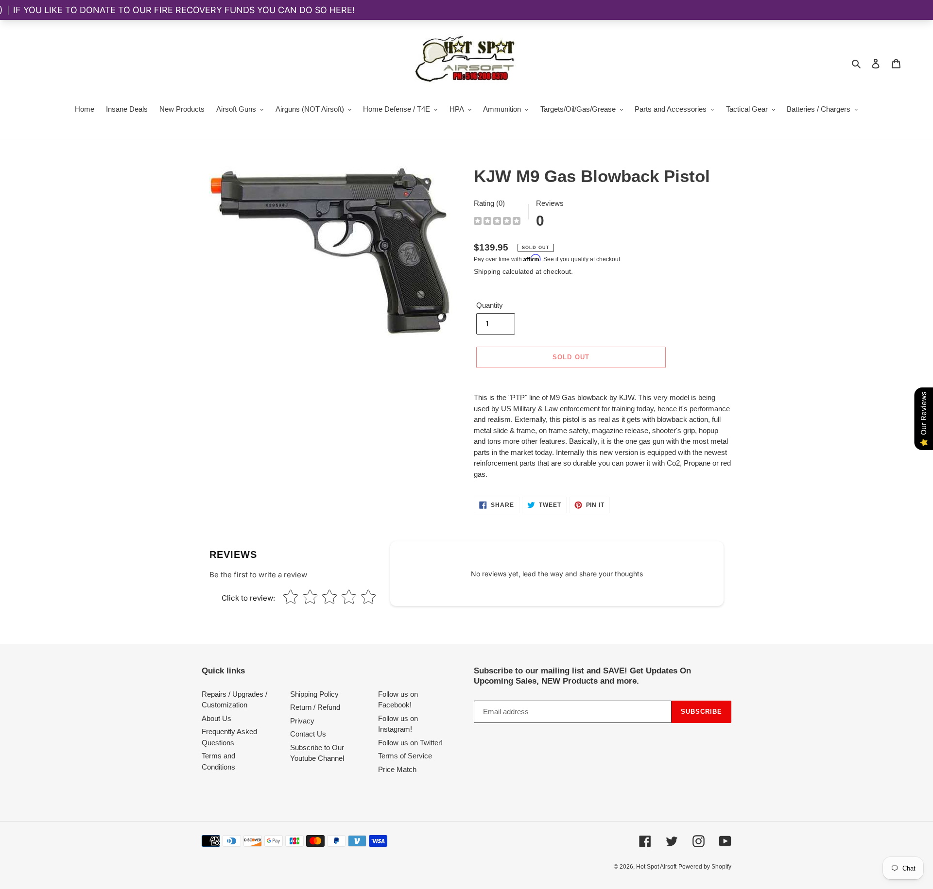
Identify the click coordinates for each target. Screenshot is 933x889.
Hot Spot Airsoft (656, 866)
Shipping (487, 271)
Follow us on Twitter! (410, 742)
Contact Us (308, 734)
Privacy (302, 721)
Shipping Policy (314, 694)
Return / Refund (315, 707)
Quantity (489, 305)
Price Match (397, 769)
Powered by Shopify (704, 866)
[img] (497, 222)
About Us (216, 718)
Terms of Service (405, 756)
